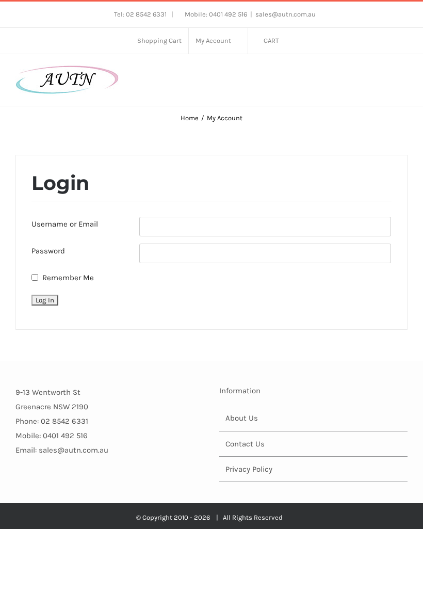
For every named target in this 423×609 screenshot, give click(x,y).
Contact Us (245, 443)
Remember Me (68, 277)
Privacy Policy (248, 469)
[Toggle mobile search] (385, 75)
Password (48, 250)
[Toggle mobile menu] (403, 75)
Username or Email (64, 224)
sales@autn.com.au (285, 14)
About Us (241, 418)
